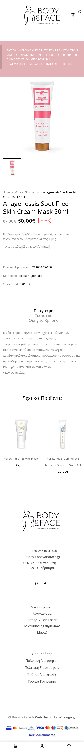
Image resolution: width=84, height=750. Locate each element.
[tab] (43, 310)
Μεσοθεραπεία (42, 607)
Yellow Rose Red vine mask (21, 458)
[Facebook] (17, 284)
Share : (7, 284)
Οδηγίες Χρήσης (43, 320)
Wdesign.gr (67, 717)
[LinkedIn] (30, 284)
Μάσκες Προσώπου (27, 192)
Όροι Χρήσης (42, 653)
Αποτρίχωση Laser (42, 620)
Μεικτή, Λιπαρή (26, 247)
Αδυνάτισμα (42, 613)
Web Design (44, 717)
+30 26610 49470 (44, 551)
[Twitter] (23, 284)
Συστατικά (43, 316)
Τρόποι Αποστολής (42, 674)
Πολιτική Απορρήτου (42, 660)
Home (6, 192)
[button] (76, 15)
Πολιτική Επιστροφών (42, 667)
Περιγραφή (43, 311)
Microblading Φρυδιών (42, 626)
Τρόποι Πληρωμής (42, 681)
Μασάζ (42, 632)
